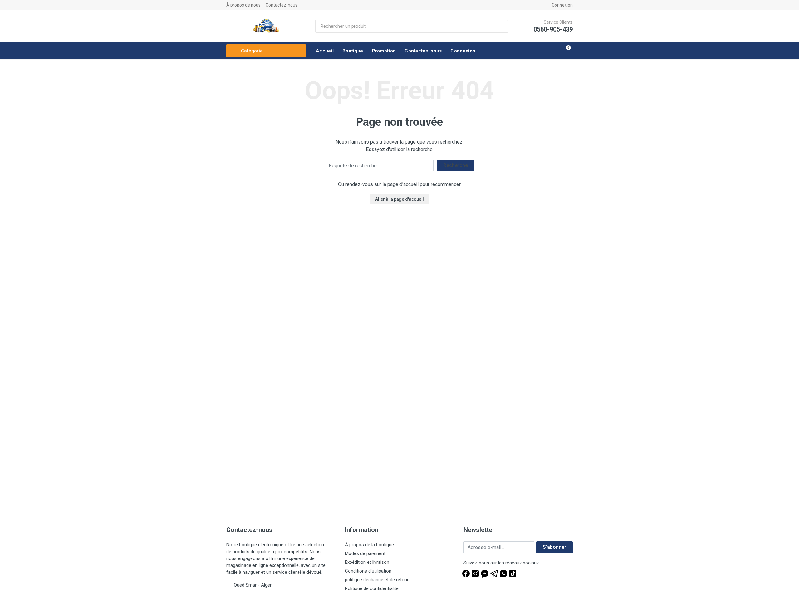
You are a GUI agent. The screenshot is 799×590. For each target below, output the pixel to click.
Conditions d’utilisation (368, 571)
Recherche (455, 165)
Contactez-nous (281, 5)
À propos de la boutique (369, 545)
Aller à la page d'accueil (399, 199)
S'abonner (554, 547)
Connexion (562, 5)
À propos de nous (243, 5)
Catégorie (252, 51)
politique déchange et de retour (377, 580)
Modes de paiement (365, 553)
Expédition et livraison (367, 562)
